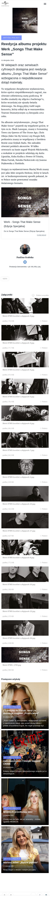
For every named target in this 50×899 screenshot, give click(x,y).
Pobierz (44, 321)
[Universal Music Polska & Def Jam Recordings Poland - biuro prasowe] (5, 6)
